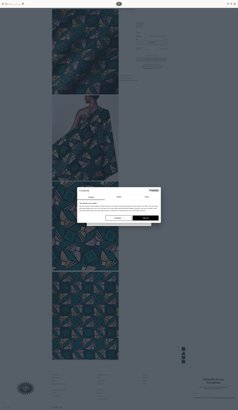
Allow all (145, 218)
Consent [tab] (91, 197)
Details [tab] (119, 197)
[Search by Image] (23, 4)
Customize (117, 218)
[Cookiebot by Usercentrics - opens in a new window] (151, 190)
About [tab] (147, 197)
